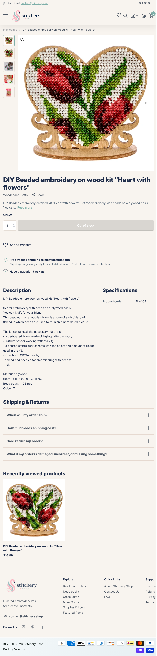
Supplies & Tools (74, 607)
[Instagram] (23, 627)
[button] (14, 221)
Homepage (10, 29)
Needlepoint (71, 591)
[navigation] (9, 40)
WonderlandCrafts (15, 195)
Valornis (19, 649)
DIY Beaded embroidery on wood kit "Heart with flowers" (33, 548)
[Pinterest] (33, 627)
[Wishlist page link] (118, 15)
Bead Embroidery (74, 586)
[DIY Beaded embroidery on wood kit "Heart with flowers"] (34, 510)
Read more (24, 207)
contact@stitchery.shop (34, 3)
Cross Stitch (71, 597)
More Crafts (71, 602)
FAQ (107, 597)
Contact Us (111, 591)
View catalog (5, 16)
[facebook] (42, 627)
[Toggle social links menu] (134, 15)
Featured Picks (73, 612)
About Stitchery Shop (118, 586)
